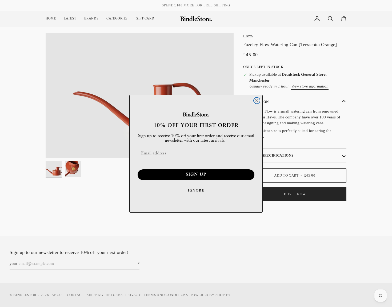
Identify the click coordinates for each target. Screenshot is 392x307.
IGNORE (196, 190)
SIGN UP (196, 175)
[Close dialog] (257, 100)
